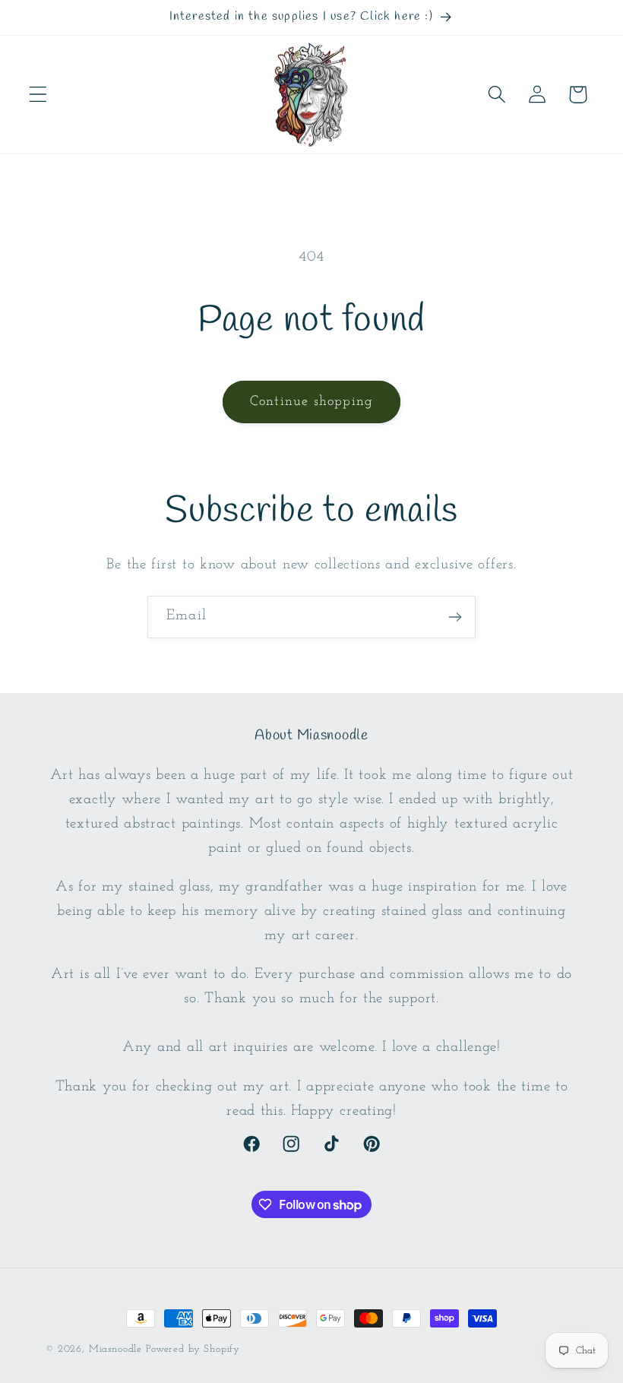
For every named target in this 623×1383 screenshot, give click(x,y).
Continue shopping (311, 402)
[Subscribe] (455, 617)
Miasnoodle (115, 1349)
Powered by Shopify (193, 1349)
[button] (38, 94)
